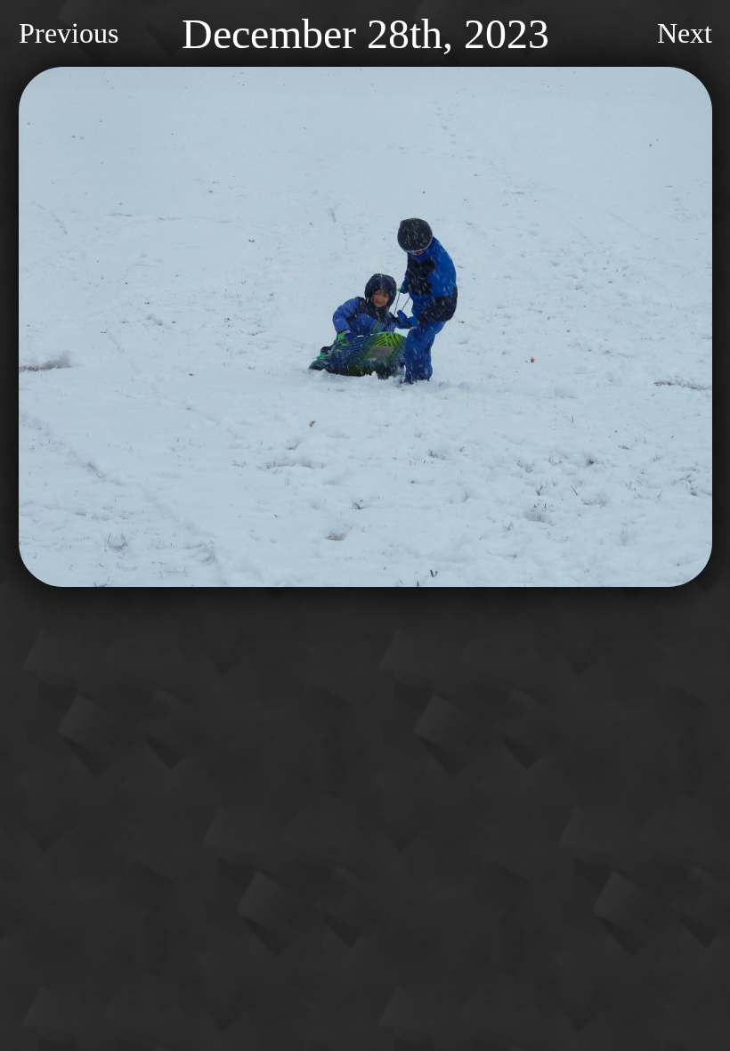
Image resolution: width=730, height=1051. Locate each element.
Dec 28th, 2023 (365, 33)
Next (684, 33)
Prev (68, 33)
